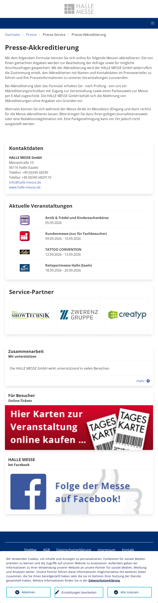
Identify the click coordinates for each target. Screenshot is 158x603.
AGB (46, 550)
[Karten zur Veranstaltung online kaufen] (79, 427)
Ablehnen (28, 592)
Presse (31, 34)
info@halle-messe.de (25, 182)
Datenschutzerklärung (73, 550)
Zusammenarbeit (26, 351)
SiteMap (30, 550)
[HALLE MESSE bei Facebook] (79, 491)
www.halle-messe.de (25, 187)
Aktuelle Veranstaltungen (40, 205)
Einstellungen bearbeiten (79, 592)
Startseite (12, 34)
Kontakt (128, 550)
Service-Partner (31, 292)
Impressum (106, 550)
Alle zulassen (130, 592)
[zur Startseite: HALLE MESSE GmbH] (79, 9)
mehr (141, 381)
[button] (152, 23)
